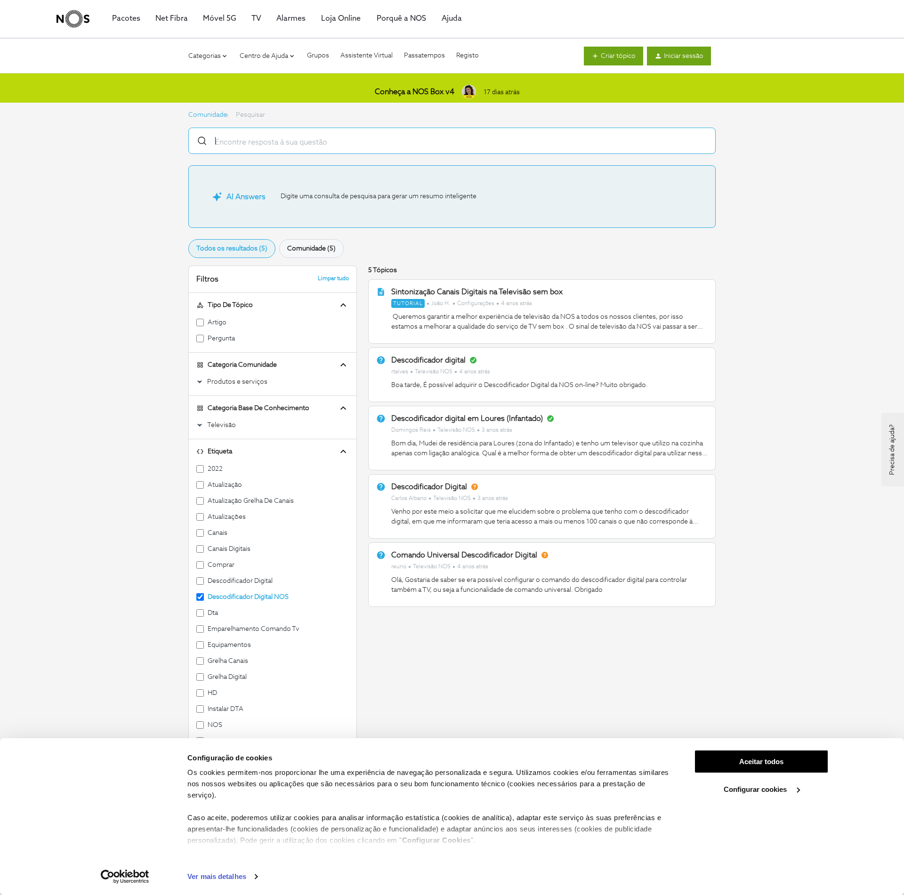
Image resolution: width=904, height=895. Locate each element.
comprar (221, 565)
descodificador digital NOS (248, 597)
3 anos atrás (497, 430)
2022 (215, 469)
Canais (217, 533)
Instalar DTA (225, 709)
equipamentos (229, 645)
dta (213, 613)
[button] (613, 56)
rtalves (399, 372)
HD (212, 693)
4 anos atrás (516, 303)
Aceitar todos (761, 762)
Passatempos (424, 55)
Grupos (318, 55)
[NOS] (72, 19)
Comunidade (207, 115)
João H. (441, 303)
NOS (215, 725)
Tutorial (408, 303)
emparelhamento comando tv (253, 629)
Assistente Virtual (366, 55)
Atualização (225, 485)
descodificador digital (240, 581)
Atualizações (227, 517)
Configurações (475, 303)
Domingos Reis (411, 430)
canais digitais (229, 549)
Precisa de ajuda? (892, 449)
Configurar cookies (756, 789)
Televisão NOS (433, 372)
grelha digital (227, 677)
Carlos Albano (409, 498)
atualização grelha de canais (251, 501)
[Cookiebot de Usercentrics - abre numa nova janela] (125, 877)
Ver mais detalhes (216, 876)
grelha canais (228, 661)
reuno (398, 567)
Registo (467, 55)
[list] (461, 303)
